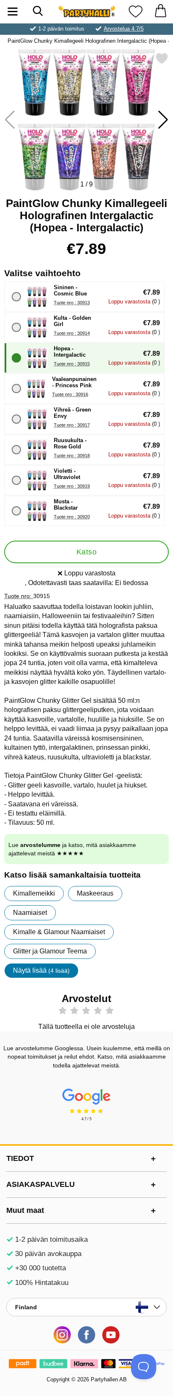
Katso (86, 552)
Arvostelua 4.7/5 (124, 29)
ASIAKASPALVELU (40, 1184)
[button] (163, 120)
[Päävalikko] (12, 11)
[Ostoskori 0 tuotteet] (160, 11)
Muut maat (25, 1210)
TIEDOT (20, 1158)
